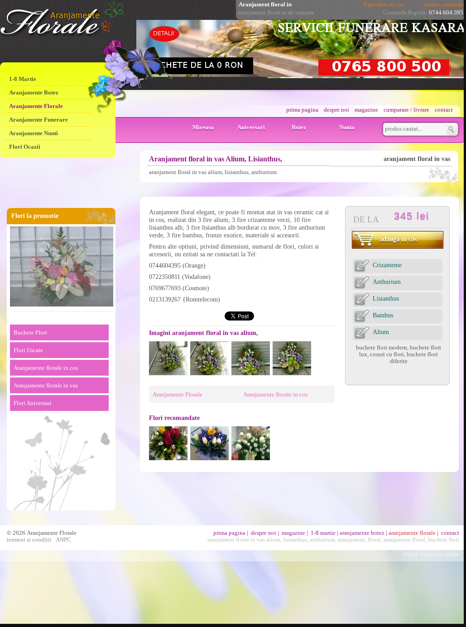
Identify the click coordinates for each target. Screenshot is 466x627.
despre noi (336, 110)
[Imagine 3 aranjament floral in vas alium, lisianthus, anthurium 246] (250, 373)
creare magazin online (431, 553)
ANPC (63, 540)
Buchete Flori (30, 333)
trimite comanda (443, 4)
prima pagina (302, 110)
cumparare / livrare (406, 110)
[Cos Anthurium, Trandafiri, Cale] (250, 458)
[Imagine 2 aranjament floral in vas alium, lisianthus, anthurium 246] (209, 373)
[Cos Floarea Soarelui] (209, 458)
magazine (366, 110)
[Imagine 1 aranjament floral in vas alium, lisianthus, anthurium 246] (168, 373)
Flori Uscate (28, 350)
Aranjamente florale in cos (46, 368)
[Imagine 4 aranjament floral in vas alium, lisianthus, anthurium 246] (292, 373)
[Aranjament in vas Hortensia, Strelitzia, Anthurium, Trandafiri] (61, 304)
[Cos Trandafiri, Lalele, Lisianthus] (168, 458)
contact (444, 110)
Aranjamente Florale (177, 394)
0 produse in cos (384, 4)
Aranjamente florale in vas (46, 385)
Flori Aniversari (33, 403)
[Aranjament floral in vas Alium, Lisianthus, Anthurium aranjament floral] (62, 34)
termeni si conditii (29, 540)
